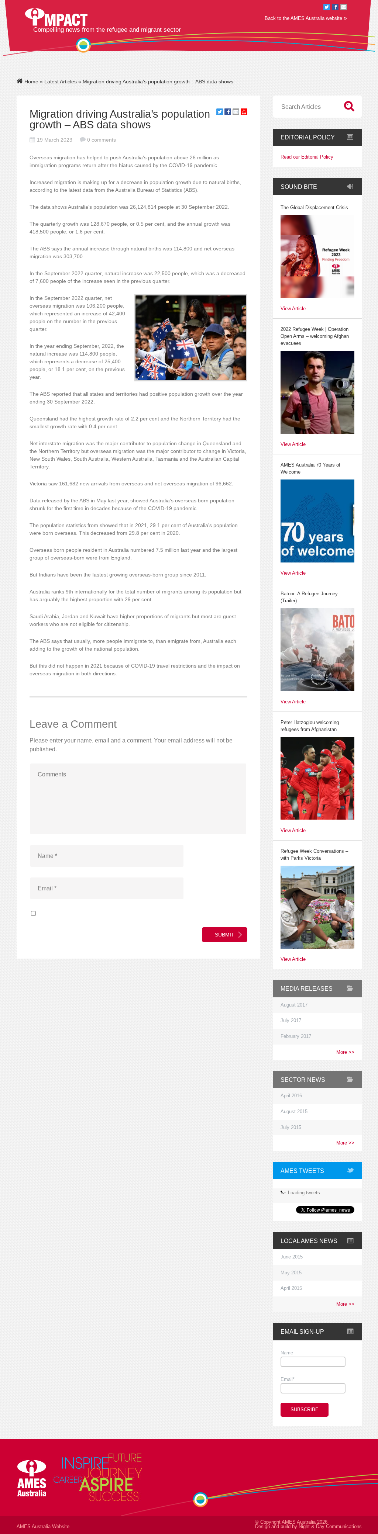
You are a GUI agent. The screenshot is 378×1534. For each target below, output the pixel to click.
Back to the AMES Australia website (306, 18)
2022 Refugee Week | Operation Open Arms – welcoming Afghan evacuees (315, 336)
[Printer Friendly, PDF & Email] (244, 113)
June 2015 (292, 1257)
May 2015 (291, 1272)
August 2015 (294, 1111)
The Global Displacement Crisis (314, 207)
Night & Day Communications (330, 1526)
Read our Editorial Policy (307, 157)
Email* (288, 1379)
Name (287, 1352)
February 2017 (296, 1036)
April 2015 (291, 1288)
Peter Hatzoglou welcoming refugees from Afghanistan (310, 726)
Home (30, 81)
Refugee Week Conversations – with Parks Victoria (314, 855)
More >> (345, 1052)
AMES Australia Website (43, 1526)
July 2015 (291, 1127)
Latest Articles (60, 81)
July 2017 (291, 1020)
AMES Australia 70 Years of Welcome (310, 469)
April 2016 (291, 1095)
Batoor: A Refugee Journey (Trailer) (309, 597)
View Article (293, 309)
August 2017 (294, 1005)
